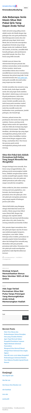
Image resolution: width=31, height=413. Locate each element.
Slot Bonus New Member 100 (11, 385)
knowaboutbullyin (10, 257)
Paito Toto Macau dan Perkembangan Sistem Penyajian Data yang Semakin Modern (15, 334)
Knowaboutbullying (12, 10)
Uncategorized (6, 259)
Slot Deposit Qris (7, 375)
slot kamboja (6, 389)
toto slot (5, 394)
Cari (3, 314)
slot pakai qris (22, 77)
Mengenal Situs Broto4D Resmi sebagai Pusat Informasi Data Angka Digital (16, 350)
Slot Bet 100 (6, 380)
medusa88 (5, 399)
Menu (26, 7)
